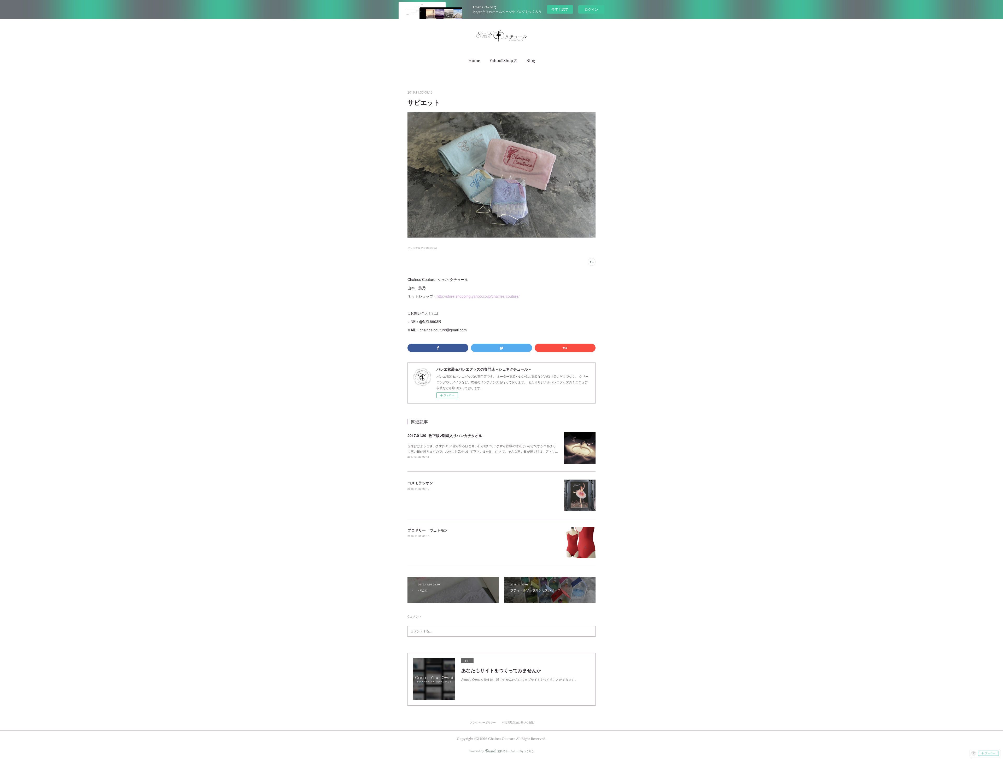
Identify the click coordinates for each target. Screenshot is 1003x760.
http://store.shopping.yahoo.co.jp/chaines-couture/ (478, 296)
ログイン (591, 9)
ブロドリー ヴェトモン (427, 530)
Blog (530, 60)
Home (474, 60)
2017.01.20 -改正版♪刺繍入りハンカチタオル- (445, 435)
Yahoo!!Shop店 (503, 60)
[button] (474, 60)
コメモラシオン (420, 482)
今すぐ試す (559, 9)
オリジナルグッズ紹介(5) (422, 248)
